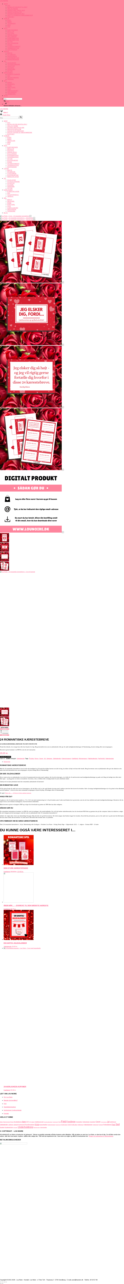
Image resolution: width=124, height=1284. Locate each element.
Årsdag (10, 79)
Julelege (10, 1124)
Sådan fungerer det (16, 13)
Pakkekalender (92, 758)
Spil (5, 81)
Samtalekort (12, 90)
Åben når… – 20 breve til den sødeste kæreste (18, 793)
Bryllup (10, 32)
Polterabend (12, 43)
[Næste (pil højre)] (2, 1283)
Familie (6, 18)
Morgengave (83, 758)
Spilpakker (12, 92)
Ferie (9, 86)
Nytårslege (80, 1124)
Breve (9, 53)
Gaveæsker (12, 56)
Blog (6, 95)
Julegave (49, 758)
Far (8, 27)
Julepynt (11, 66)
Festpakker (12, 50)
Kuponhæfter (13, 58)
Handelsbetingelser (16, 10)
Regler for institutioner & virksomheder (101, 1136)
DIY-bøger (11, 54)
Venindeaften (13, 48)
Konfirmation (13, 38)
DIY (27, 1122)
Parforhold (101, 758)
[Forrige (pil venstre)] (0, 1283)
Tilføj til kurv (5, 757)
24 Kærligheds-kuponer (15, 1087)
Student (2, 1127)
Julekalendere (13, 64)
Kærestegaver (13, 74)
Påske (9, 45)
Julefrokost (113, 1122)
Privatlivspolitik (14, 12)
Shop (6, 4)
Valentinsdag (13, 77)
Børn (9, 22)
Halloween (11, 36)
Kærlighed (8, 72)
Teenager (11, 23)
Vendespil (11, 94)
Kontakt (10, 17)
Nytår (10, 41)
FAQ (8, 5)
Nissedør (11, 69)
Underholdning (25, 1127)
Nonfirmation (13, 40)
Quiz (9, 89)
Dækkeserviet (39, 1122)
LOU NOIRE (4, 1)
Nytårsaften (74, 1124)
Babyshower (12, 30)
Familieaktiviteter (48, 1121)
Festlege (71, 1121)
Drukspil (11, 84)
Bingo (9, 82)
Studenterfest (14, 46)
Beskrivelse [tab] (7, 761)
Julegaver (11, 63)
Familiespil (55, 1121)
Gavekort (92, 1122)
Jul (5, 61)
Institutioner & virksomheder (20, 15)
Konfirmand (21, 1124)
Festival (10, 33)
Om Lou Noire (12, 9)
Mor (9, 25)
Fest (6, 28)
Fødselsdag (12, 35)
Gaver (6, 51)
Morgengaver (13, 59)
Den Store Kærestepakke (16, 868)
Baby (9, 20)
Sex (8, 76)
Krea (37, 1124)
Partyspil (11, 87)
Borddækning (18, 1122)
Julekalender (21, 758)
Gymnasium (104, 1121)
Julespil (10, 68)
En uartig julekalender (15, 943)
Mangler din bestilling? (17, 7)
